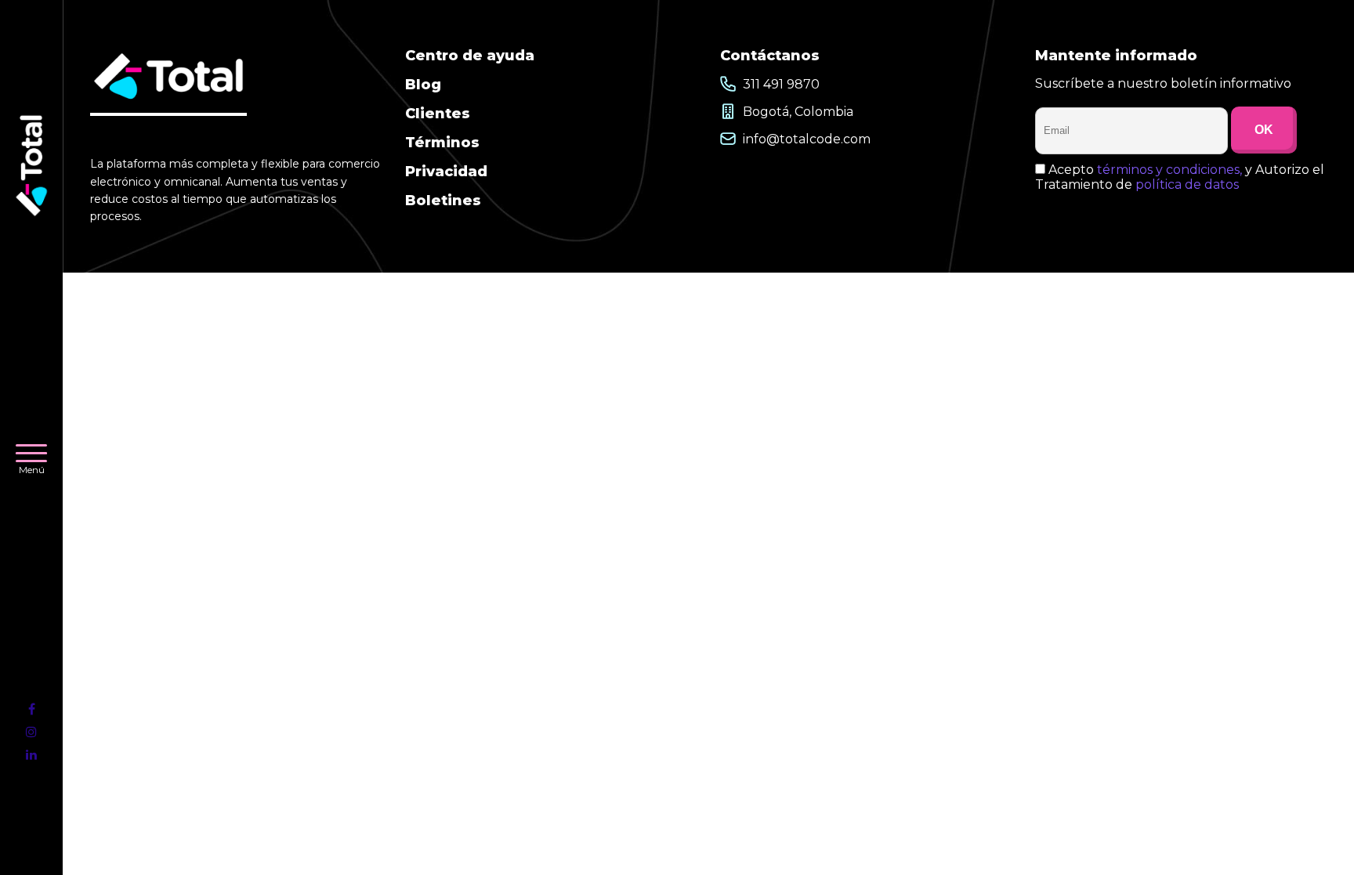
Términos (442, 142)
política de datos (1187, 184)
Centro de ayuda (469, 55)
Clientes (437, 113)
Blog (423, 84)
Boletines (443, 200)
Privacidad (446, 171)
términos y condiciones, (1169, 169)
